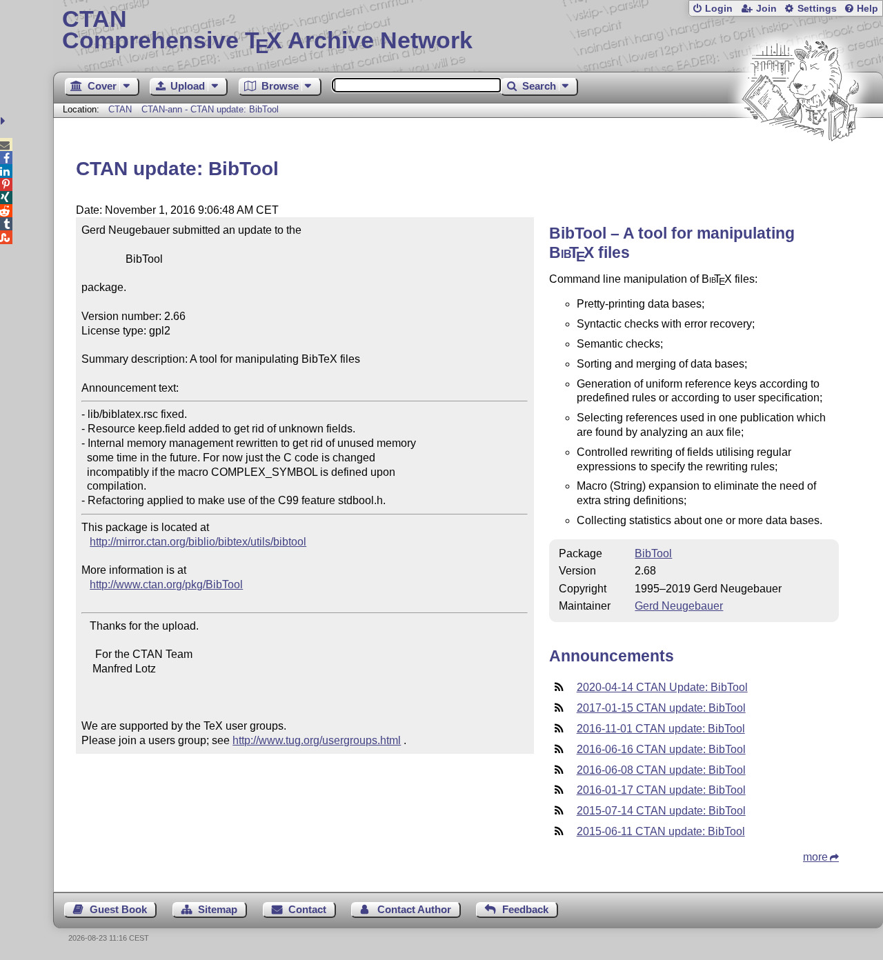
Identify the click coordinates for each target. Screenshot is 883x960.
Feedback (525, 909)
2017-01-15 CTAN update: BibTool (661, 708)
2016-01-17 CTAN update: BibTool (661, 790)
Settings (817, 8)
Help (867, 8)
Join (766, 8)
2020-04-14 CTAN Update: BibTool (662, 687)
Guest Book (118, 909)
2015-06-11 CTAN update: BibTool (661, 831)
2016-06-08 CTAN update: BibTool (661, 770)
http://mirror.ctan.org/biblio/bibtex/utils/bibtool (198, 542)
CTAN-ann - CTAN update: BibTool (210, 109)
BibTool (653, 553)
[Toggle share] (4, 121)
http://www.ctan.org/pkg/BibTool (166, 584)
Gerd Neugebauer (679, 606)
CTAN (120, 109)
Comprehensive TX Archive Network (267, 31)
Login (719, 8)
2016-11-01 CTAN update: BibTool (661, 728)
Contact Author (414, 909)
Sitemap (217, 909)
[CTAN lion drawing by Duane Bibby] (800, 167)
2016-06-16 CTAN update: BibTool (661, 749)
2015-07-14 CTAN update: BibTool (661, 811)
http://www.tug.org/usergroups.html (316, 740)
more (815, 857)
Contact (307, 909)
